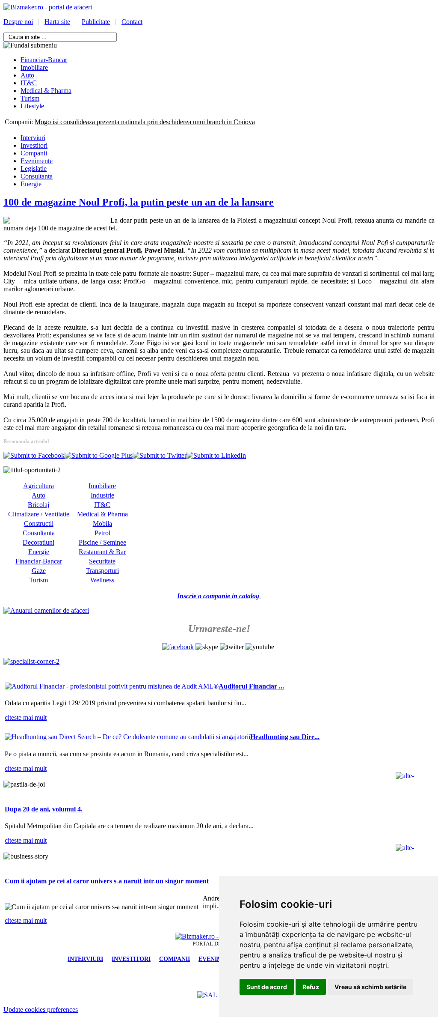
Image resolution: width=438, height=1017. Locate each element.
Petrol (102, 533)
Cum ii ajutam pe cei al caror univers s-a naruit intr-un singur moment (107, 881)
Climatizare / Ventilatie (38, 514)
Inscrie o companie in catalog (219, 595)
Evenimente (37, 160)
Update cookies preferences (40, 1009)
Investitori (34, 145)
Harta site (57, 21)
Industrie (102, 495)
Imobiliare (102, 485)
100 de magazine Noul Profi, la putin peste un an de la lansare (138, 202)
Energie (31, 184)
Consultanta (37, 176)
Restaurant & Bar (102, 551)
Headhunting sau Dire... (285, 736)
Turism (38, 580)
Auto (38, 495)
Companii (34, 153)
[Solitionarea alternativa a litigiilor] (207, 995)
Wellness (102, 580)
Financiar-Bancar (38, 561)
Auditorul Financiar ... (251, 686)
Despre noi (18, 21)
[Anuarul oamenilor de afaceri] (46, 610)
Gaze (39, 570)
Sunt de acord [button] (266, 986)
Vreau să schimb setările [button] (370, 986)
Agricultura (38, 485)
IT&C (102, 504)
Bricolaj (38, 504)
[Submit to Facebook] (34, 455)
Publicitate (96, 21)
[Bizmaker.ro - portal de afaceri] (47, 7)
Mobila (102, 523)
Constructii (38, 523)
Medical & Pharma (102, 514)
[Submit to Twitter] (159, 455)
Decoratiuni (38, 542)
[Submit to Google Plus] (99, 455)
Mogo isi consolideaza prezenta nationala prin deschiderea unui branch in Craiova (145, 121)
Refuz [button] (310, 986)
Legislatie (34, 168)
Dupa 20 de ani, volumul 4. (44, 809)
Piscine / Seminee (102, 542)
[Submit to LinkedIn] (216, 455)
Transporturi (102, 570)
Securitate (102, 561)
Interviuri (33, 137)
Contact (131, 21)
